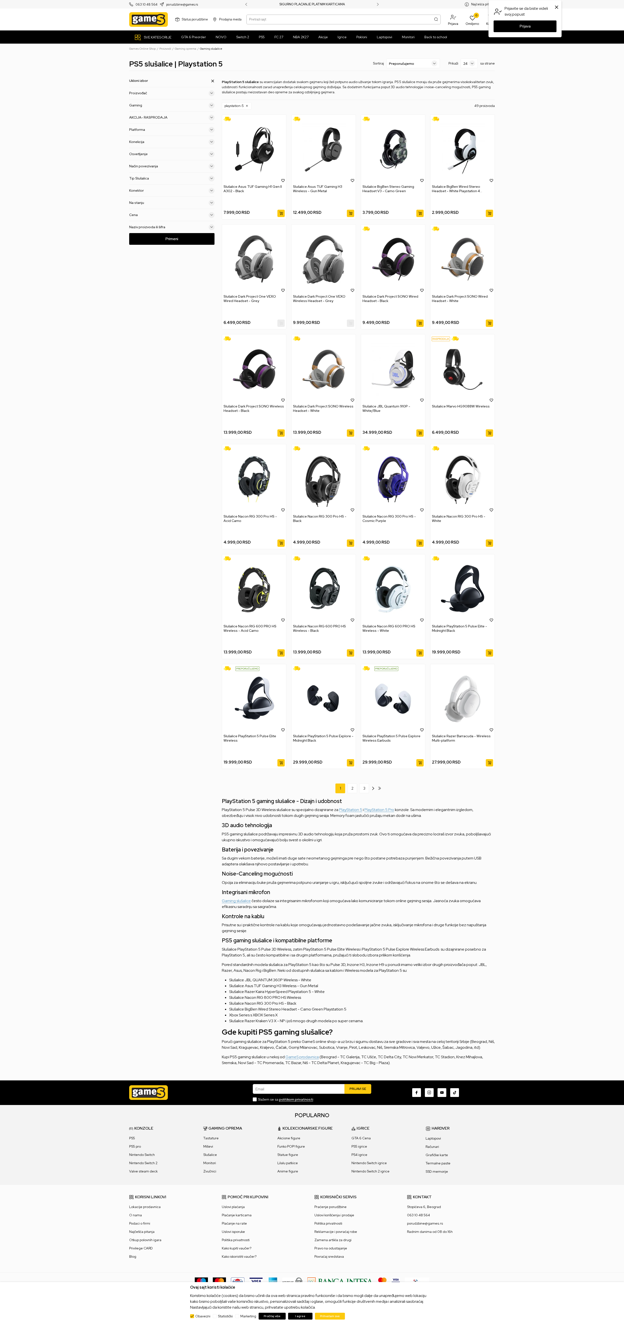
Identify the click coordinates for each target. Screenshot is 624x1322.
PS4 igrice (359, 1154)
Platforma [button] (137, 129)
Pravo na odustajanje (330, 1248)
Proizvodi (165, 49)
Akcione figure (288, 1138)
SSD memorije (437, 1171)
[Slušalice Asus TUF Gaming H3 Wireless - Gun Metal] (324, 149)
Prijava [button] (525, 26)
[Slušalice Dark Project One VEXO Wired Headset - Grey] (254, 259)
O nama (135, 1215)
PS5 (132, 1138)
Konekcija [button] (136, 142)
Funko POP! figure (291, 1146)
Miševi (208, 1146)
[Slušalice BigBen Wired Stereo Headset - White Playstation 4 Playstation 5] (462, 149)
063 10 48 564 (146, 4)
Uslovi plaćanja (233, 1207)
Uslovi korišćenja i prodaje (334, 1215)
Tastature (211, 1138)
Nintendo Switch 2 (143, 1163)
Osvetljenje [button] (138, 154)
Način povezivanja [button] (143, 166)
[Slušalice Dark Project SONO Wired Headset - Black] (393, 259)
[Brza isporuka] (228, 119)
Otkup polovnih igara (145, 1240)
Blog (132, 1256)
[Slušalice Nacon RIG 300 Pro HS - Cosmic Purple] (393, 479)
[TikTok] (454, 1092)
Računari (432, 1146)
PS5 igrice (359, 1146)
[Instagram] (429, 1092)
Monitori (209, 1163)
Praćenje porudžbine (330, 1207)
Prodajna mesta (230, 19)
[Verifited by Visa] (395, 1281)
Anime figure (287, 1171)
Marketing (248, 1316)
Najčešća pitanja (483, 4)
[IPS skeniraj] (417, 1281)
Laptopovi (433, 1138)
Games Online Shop (142, 49)
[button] (453, 19)
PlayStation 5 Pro (379, 809)
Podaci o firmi (139, 1223)
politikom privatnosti (296, 1099)
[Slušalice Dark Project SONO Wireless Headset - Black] (254, 369)
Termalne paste (438, 1163)
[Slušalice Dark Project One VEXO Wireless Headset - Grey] (324, 259)
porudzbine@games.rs (182, 4)
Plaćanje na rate (234, 1223)
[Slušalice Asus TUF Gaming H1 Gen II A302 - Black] (254, 149)
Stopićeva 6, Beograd (424, 1207)
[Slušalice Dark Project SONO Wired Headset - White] (462, 259)
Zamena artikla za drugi (332, 1240)
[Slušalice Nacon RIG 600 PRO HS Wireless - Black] (324, 589)
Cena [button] (133, 215)
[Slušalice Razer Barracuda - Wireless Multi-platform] (462, 699)
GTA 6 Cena (361, 1138)
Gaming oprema (185, 49)
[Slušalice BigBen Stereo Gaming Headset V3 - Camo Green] (393, 149)
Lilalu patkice (287, 1163)
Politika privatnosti (236, 1240)
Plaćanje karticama (237, 1215)
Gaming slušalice (236, 900)
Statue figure (287, 1154)
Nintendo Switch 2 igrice (370, 1171)
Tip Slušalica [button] (139, 178)
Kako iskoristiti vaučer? (239, 1256)
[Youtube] (442, 1092)
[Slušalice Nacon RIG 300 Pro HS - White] (462, 479)
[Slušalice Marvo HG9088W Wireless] (462, 369)
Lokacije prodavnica (145, 1207)
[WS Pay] (292, 1281)
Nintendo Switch (142, 1154)
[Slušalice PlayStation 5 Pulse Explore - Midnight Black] (324, 699)
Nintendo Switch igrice (369, 1163)
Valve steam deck (143, 1171)
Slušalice (210, 1154)
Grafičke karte (437, 1155)
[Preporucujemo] (247, 668)
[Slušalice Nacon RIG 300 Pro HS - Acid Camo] (254, 479)
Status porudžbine (195, 19)
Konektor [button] (136, 190)
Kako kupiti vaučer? (236, 1248)
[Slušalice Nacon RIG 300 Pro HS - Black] (324, 479)
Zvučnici (209, 1171)
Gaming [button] (135, 105)
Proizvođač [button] (138, 93)
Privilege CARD (141, 1248)
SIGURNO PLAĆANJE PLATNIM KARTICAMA (312, 4)
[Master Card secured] (382, 1281)
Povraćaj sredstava (329, 1256)
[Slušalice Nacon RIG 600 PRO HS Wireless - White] (393, 589)
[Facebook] (416, 1092)
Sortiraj (378, 63)
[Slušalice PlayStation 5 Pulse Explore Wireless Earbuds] (393, 699)
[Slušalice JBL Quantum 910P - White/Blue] (393, 369)
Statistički (225, 1316)
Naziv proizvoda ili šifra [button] (147, 227)
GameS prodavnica (302, 1056)
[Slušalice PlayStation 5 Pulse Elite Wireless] (254, 699)
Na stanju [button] (136, 202)
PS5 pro (135, 1146)
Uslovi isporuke (233, 1231)
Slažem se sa (285, 1099)
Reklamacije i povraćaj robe (335, 1231)
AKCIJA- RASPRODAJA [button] (148, 117)
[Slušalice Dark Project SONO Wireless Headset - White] (324, 369)
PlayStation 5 (350, 809)
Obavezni (202, 1316)
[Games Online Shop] (148, 19)
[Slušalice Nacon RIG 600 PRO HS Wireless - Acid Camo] (254, 589)
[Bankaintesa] (340, 1281)
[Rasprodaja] (441, 338)
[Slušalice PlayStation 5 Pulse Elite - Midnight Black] (462, 589)
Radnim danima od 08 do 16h (430, 1231)
